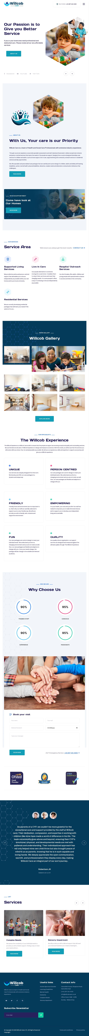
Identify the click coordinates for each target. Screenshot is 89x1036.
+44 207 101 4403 (67, 4)
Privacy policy (80, 1030)
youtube (23, 74)
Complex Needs (13, 940)
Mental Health (44, 992)
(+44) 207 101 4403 (67, 991)
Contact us (78, 248)
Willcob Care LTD (21, 1030)
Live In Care (39, 266)
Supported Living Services (14, 268)
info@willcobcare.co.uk (68, 994)
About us (13, 53)
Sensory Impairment (58, 940)
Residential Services (16, 299)
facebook (10, 74)
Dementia (43, 995)
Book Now (13, 210)
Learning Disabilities (46, 989)
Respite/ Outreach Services (70, 268)
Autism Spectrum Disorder (48, 986)
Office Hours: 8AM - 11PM (68, 997)
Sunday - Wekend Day (67, 1000)
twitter (36, 74)
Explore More (44, 418)
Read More (17, 174)
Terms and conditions (66, 1030)
